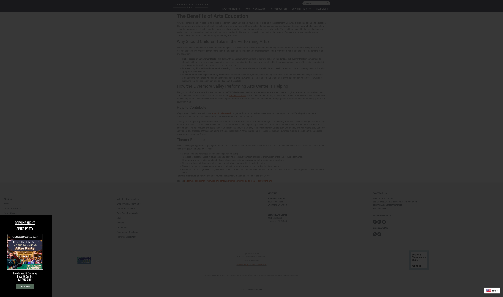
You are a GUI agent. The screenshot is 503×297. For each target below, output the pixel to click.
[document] (251, 148)
